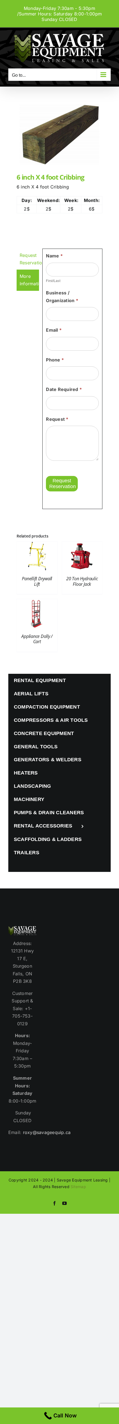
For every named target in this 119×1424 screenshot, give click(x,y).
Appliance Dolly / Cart (37, 639)
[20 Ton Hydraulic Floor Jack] (82, 545)
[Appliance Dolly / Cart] (37, 602)
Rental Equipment (40, 680)
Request (57, 419)
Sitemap (78, 1186)
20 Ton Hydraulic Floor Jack (82, 581)
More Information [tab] (29, 280)
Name (54, 256)
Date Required (64, 389)
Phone (55, 360)
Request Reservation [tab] (29, 259)
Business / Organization (62, 296)
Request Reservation (62, 483)
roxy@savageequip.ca (47, 1132)
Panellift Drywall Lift (37, 581)
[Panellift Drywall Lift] (37, 545)
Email (54, 330)
